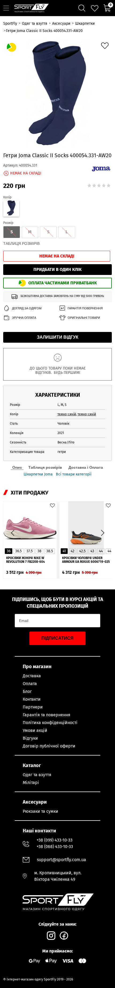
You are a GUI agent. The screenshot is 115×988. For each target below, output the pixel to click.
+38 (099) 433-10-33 (54, 840)
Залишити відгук (57, 337)
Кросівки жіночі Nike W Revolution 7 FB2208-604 (25, 560)
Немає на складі (56, 256)
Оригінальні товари (84, 317)
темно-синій (66, 414)
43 (92, 551)
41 (64, 551)
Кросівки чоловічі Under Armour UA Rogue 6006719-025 (86, 560)
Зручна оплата (24, 317)
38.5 (49, 551)
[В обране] (105, 45)
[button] (102, 532)
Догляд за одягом (26, 308)
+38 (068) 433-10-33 (55, 846)
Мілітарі (31, 782)
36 (8, 551)
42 (72, 551)
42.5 (82, 551)
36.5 (18, 551)
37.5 (29, 551)
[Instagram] (51, 935)
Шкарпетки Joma (38, 474)
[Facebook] (64, 935)
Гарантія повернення (85, 308)
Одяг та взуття (37, 774)
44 (101, 551)
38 (39, 551)
